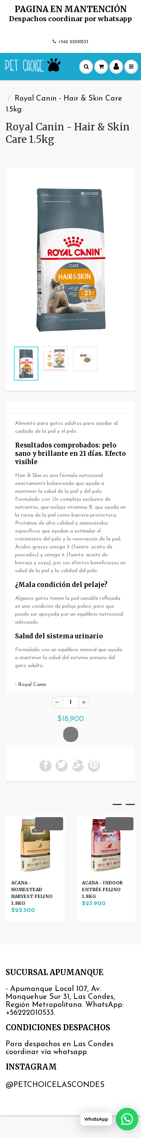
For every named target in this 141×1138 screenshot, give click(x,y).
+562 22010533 (73, 42)
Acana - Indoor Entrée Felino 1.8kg (102, 889)
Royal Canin (32, 684)
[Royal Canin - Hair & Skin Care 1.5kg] (70, 259)
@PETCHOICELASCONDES (55, 1085)
